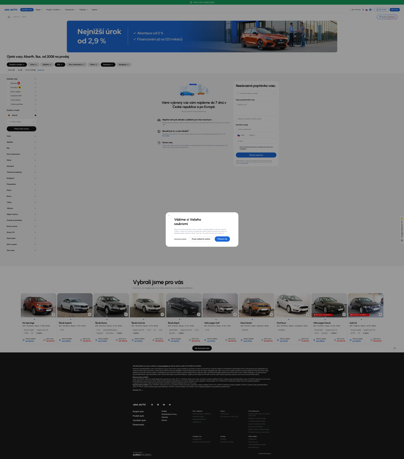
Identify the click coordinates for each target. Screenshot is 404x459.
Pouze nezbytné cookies (201, 239)
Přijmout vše (222, 239)
